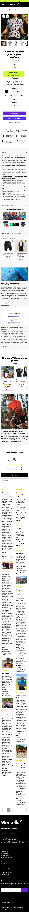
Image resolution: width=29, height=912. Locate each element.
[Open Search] (24, 4)
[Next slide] (26, 378)
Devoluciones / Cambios (7, 857)
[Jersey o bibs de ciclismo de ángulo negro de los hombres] (7, 372)
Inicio (4, 9)
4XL (22, 95)
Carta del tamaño (5, 855)
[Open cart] (27, 4)
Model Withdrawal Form (7, 870)
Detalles (4, 152)
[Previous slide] (3, 378)
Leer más (5, 303)
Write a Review (14, 475)
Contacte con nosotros (6, 872)
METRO (17, 91)
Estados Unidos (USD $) (7, 902)
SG (6, 95)
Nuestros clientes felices (8, 205)
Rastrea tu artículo (5, 874)
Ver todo (14, 363)
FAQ (2, 859)
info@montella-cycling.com (7, 833)
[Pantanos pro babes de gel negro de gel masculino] (21, 246)
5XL (14, 99)
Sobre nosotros (5, 851)
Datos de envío (5, 230)
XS (6, 91)
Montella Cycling (19, 907)
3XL (17, 95)
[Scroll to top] (25, 908)
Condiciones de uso (5, 863)
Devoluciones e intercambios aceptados (11, 233)
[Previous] (3, 16)
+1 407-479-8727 (5, 831)
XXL (11, 95)
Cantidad (14, 102)
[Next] (7, 16)
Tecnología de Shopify (6, 909)
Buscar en (3, 849)
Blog (2, 865)
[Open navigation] (4, 4)
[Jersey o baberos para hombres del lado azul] (21, 372)
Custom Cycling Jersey (6, 868)
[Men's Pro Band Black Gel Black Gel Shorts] (8, 246)
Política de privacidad (6, 861)
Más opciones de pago (14, 122)
